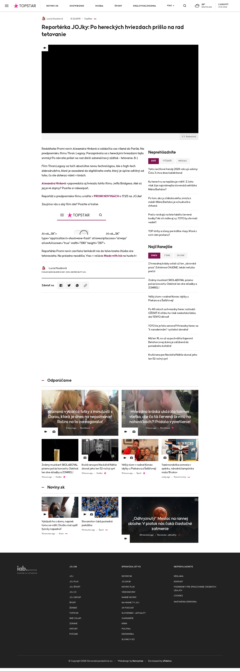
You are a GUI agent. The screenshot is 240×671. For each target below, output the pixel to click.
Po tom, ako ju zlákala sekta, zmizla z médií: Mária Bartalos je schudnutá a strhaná (169, 202)
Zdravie (73, 624)
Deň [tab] (153, 161)
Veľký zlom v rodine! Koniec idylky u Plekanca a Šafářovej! (168, 298)
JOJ (71, 576)
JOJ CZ (72, 592)
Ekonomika (128, 634)
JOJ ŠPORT (74, 587)
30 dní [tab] (180, 255)
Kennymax (138, 661)
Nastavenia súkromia (185, 602)
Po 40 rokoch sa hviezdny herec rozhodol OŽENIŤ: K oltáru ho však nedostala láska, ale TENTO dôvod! (172, 313)
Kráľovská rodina (144, 6)
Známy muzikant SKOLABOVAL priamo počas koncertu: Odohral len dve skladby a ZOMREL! (172, 284)
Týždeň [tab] (167, 161)
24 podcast (128, 608)
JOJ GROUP (75, 597)
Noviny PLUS (128, 587)
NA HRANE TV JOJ (130, 603)
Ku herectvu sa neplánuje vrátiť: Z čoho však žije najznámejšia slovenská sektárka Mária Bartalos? (172, 185)
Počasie (73, 634)
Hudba (99, 6)
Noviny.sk (52, 6)
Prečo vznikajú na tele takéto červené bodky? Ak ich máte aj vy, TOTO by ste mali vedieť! (172, 218)
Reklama (178, 576)
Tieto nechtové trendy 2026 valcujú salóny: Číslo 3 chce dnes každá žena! (173, 171)
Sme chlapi (75, 618)
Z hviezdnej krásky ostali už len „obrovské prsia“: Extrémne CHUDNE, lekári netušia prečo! (172, 267)
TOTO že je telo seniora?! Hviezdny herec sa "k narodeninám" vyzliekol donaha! (173, 328)
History (73, 629)
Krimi (124, 624)
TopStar (73, 613)
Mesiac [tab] (182, 161)
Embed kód (191, 137)
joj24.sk (126, 582)
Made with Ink (113, 255)
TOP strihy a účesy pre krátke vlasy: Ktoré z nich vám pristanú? (172, 233)
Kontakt (178, 582)
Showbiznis (77, 6)
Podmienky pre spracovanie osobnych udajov (195, 589)
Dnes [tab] (154, 255)
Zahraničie (128, 618)
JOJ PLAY (74, 582)
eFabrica (167, 661)
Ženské (73, 608)
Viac (169, 6)
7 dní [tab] (167, 255)
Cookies (178, 596)
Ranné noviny (129, 597)
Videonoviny (128, 592)
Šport (118, 6)
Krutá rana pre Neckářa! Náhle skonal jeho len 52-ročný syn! (172, 357)
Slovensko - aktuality (134, 613)
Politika (126, 629)
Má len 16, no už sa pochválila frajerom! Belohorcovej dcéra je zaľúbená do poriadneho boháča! (170, 342)
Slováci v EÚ (128, 639)
